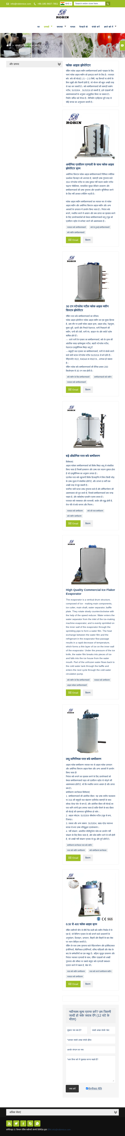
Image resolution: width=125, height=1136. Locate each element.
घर (38, 27)
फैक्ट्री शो (83, 27)
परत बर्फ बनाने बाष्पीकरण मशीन (100, 971)
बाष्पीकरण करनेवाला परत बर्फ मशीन (79, 845)
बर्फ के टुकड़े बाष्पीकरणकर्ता (100, 227)
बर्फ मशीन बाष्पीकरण (74, 516)
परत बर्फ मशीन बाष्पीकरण (76, 850)
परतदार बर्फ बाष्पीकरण (75, 511)
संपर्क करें (96, 27)
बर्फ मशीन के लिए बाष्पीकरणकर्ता (78, 377)
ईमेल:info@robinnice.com (59, 1129)
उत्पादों (47, 27)
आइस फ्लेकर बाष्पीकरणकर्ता (77, 685)
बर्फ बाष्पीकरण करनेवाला (98, 850)
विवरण (87, 240)
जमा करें (72, 1088)
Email (73, 239)
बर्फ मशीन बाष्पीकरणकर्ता (75, 232)
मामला (72, 27)
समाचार (60, 27)
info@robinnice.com (21, 3)
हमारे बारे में (109, 27)
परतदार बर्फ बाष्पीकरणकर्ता (76, 227)
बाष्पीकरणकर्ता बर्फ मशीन (102, 377)
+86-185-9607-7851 (47, 3)
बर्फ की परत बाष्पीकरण (95, 511)
